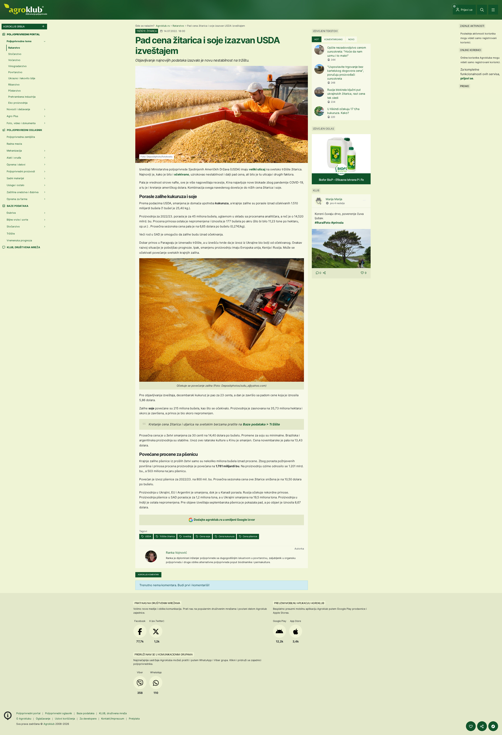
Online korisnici (470, 50)
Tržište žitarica (167, 536)
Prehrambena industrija (21, 96)
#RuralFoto (322, 222)
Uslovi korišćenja (65, 718)
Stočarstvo (14, 54)
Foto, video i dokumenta (21, 123)
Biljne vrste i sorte (17, 219)
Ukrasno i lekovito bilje (21, 78)
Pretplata (134, 718)
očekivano (181, 174)
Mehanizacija (14, 150)
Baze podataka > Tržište (262, 424)
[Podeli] (482, 726)
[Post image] (341, 248)
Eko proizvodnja (17, 102)
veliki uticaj (257, 169)
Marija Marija (334, 199)
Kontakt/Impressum (112, 718)
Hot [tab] (316, 39)
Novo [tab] (351, 39)
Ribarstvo (14, 84)
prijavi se (466, 78)
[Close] (482, 10)
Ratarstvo (178, 25)
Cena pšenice (249, 536)
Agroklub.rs (163, 25)
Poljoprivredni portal (28, 713)
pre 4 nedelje (337, 203)
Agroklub (49, 723)
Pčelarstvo (14, 90)
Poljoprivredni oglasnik (24, 130)
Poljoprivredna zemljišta (21, 136)
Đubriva (11, 212)
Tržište (11, 233)
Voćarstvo (14, 60)
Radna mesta (14, 143)
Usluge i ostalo (15, 185)
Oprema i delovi (16, 164)
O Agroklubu (23, 718)
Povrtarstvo (15, 72)
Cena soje (204, 536)
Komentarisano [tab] (333, 39)
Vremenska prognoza (19, 240)
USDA (148, 536)
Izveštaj (187, 536)
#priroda (337, 222)
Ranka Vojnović (176, 552)
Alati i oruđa (14, 157)
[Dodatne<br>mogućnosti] (493, 726)
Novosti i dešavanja (18, 109)
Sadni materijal (15, 178)
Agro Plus (12, 116)
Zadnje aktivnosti (472, 25)
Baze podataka (17, 205)
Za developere (88, 718)
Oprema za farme (17, 199)
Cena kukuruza (226, 536)
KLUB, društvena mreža (23, 247)
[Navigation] (493, 10)
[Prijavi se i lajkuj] (471, 726)
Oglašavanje (43, 718)
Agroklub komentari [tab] (148, 574)
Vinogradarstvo (17, 66)
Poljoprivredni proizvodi (21, 171)
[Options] (364, 200)
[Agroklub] (25, 9)
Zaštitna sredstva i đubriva (22, 192)
